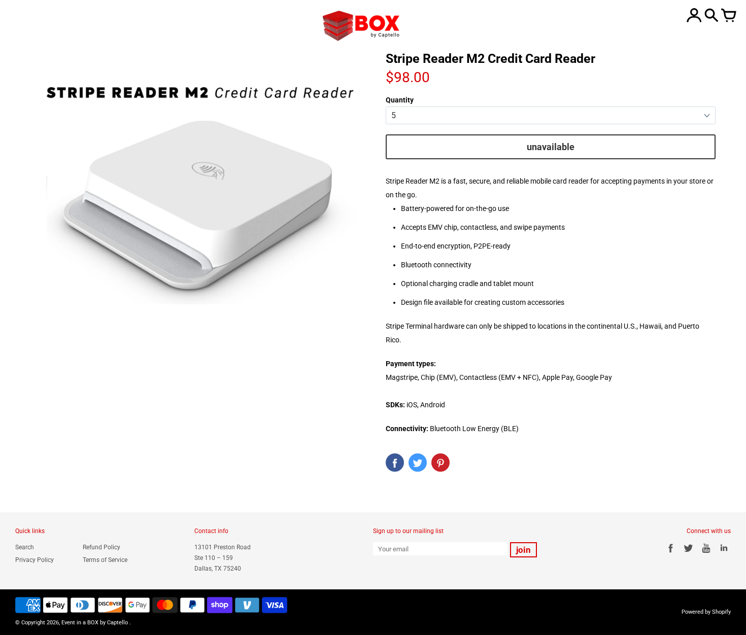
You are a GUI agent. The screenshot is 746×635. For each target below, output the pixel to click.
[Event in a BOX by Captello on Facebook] (670, 553)
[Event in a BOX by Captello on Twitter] (688, 553)
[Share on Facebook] (395, 462)
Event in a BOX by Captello (94, 622)
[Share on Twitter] (418, 462)
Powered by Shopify (706, 612)
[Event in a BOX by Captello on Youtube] (706, 553)
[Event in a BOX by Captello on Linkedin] (724, 553)
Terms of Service (105, 559)
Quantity (400, 100)
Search (24, 547)
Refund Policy (101, 547)
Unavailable (550, 147)
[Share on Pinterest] (440, 462)
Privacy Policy (34, 559)
